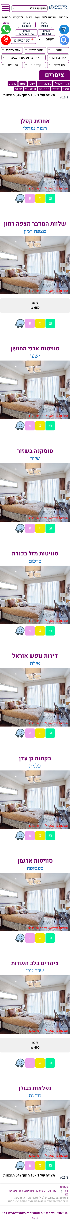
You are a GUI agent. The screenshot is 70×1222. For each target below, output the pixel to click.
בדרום (46, 32)
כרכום (13, 83)
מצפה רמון (44, 83)
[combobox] (29, 8)
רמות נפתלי (61, 83)
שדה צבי (30, 89)
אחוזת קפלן (35, 121)
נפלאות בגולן (35, 1088)
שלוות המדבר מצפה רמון (35, 224)
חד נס (18, 89)
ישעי (32, 83)
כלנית (56, 89)
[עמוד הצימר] (50, 198)
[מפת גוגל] (40, 198)
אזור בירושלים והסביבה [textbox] (24, 57)
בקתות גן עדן (35, 758)
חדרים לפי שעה (45, 17)
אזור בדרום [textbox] (59, 57)
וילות (29, 17)
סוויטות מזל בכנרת (35, 553)
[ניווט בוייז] (19, 198)
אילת (66, 89)
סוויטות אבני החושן (35, 348)
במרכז (26, 25)
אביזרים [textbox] (13, 65)
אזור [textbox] (59, 50)
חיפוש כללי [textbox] (38, 8)
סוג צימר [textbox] (59, 65)
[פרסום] (6, 29)
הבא (64, 97)
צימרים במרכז (44, 1191)
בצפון (43, 25)
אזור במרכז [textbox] (13, 50)
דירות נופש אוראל (35, 656)
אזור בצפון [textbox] (36, 50)
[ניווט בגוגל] (30, 198)
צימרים (63, 17)
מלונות (6, 17)
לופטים (18, 17)
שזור (22, 83)
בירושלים (26, 32)
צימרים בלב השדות (35, 963)
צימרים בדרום (26, 1191)
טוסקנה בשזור (35, 451)
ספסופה (44, 89)
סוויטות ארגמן (35, 861)
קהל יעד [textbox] (36, 65)
